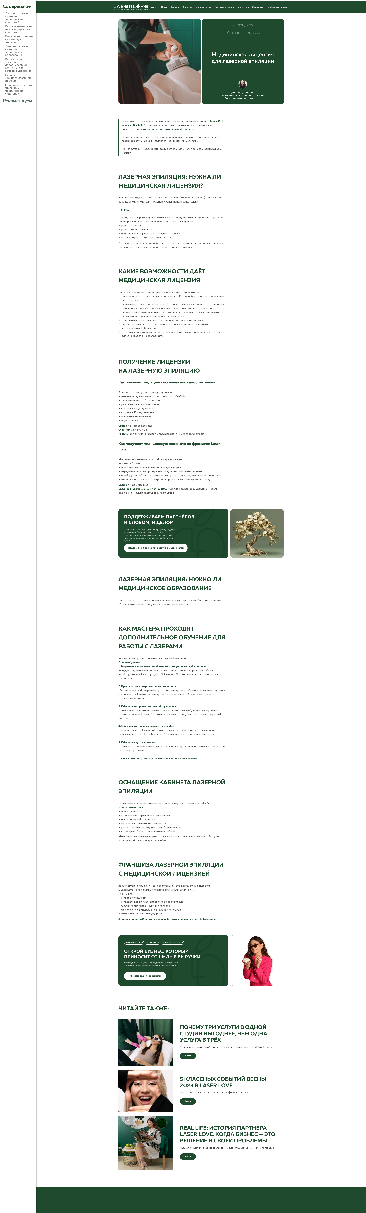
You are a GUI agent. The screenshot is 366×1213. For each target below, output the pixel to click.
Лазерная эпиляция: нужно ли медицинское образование (18, 50)
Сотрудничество (224, 7)
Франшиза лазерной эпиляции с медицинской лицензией (18, 89)
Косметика (243, 7)
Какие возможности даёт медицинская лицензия (18, 29)
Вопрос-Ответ (204, 7)
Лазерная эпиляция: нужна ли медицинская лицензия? (18, 18)
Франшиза (257, 7)
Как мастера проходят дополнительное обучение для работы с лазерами (18, 65)
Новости (175, 7)
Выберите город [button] (277, 7)
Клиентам (187, 7)
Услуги (154, 7)
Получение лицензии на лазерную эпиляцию (19, 39)
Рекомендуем (17, 101)
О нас (164, 7)
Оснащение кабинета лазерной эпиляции (18, 78)
